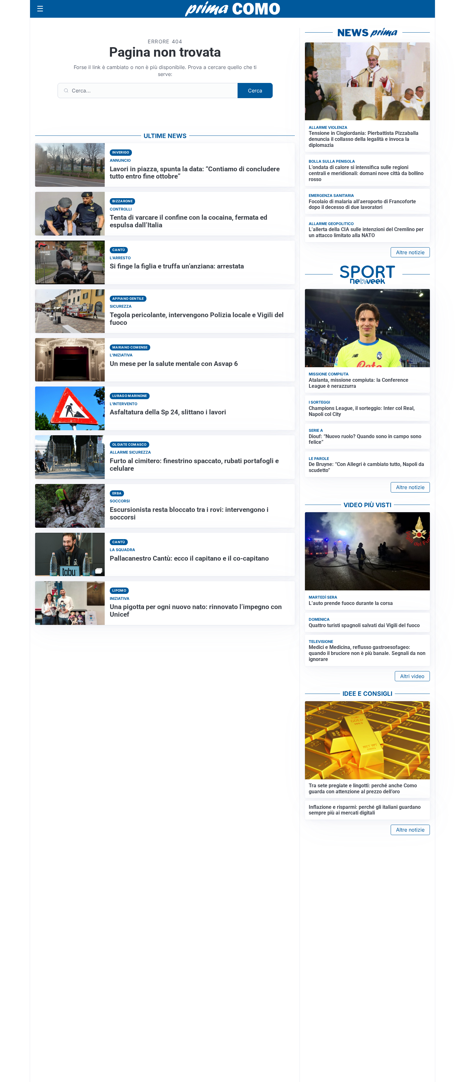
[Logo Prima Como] (232, 8)
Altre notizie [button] (410, 252)
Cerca (255, 90)
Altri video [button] (412, 676)
